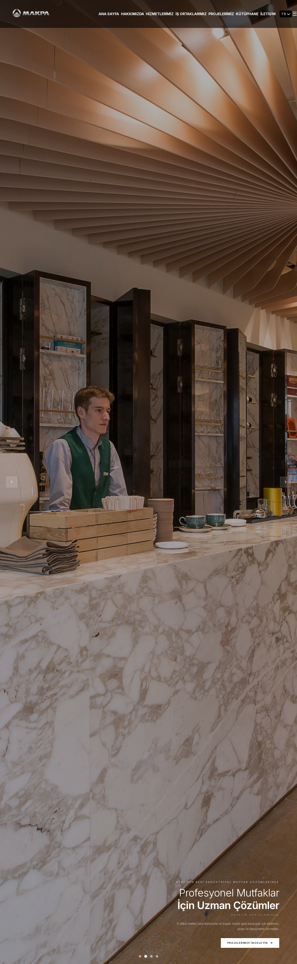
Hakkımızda (132, 14)
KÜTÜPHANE (247, 14)
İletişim (268, 14)
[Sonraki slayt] (285, 482)
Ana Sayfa (109, 14)
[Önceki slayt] (11, 482)
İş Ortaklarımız (191, 14)
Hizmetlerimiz (160, 14)
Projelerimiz (221, 14)
